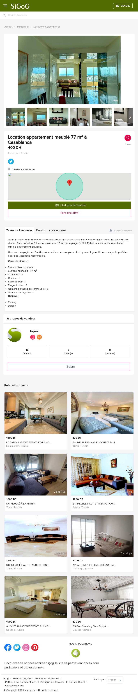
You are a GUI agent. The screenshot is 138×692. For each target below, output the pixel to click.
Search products (17, 15)
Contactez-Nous (14, 685)
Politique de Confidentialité (20, 682)
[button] (9, 117)
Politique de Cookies (52, 682)
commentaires (57, 230)
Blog (6, 678)
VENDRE (125, 5)
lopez (34, 331)
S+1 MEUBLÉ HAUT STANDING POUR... (94, 503)
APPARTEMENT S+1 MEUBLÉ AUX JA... (94, 565)
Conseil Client (77, 682)
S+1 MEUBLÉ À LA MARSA (20, 503)
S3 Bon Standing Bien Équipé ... (91, 626)
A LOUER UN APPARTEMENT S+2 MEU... (28, 626)
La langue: (100, 679)
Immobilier (23, 26)
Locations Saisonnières (46, 26)
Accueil (8, 26)
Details (40, 230)
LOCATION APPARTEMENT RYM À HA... (28, 442)
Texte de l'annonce (19, 230)
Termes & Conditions (47, 678)
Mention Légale (22, 678)
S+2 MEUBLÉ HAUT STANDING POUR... (28, 565)
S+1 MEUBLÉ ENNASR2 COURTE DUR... (95, 442)
